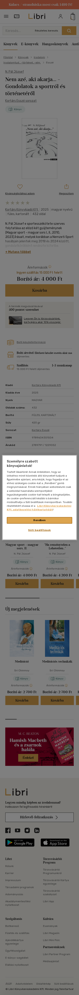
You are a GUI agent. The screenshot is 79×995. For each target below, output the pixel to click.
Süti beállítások (39, 529)
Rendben (39, 520)
